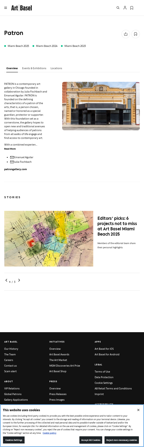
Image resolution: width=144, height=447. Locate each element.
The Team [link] (10, 354)
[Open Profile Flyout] (125, 8)
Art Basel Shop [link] (57, 371)
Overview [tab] (12, 68)
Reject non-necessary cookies (121, 440)
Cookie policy (49, 433)
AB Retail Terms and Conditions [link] (113, 388)
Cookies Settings (13, 440)
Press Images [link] (57, 399)
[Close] (138, 410)
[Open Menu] (5, 8)
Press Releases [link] (58, 394)
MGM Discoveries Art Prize (64, 365)
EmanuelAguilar (23, 157)
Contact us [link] (10, 365)
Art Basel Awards (59, 354)
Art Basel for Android (107, 354)
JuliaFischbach (23, 161)
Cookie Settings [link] (104, 382)
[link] (21, 7)
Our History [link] (11, 348)
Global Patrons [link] (13, 394)
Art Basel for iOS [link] (104, 348)
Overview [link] (55, 348)
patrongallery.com (15, 169)
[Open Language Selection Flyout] (138, 8)
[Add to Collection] (135, 34)
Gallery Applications (16, 399)
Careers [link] (8, 359)
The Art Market (58, 359)
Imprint (99, 394)
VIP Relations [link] (12, 388)
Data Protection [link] (104, 377)
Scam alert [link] (10, 371)
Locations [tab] (56, 68)
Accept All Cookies (90, 440)
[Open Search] (118, 8)
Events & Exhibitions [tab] (34, 68)
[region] (72, 425)
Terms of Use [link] (102, 371)
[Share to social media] (126, 34)
